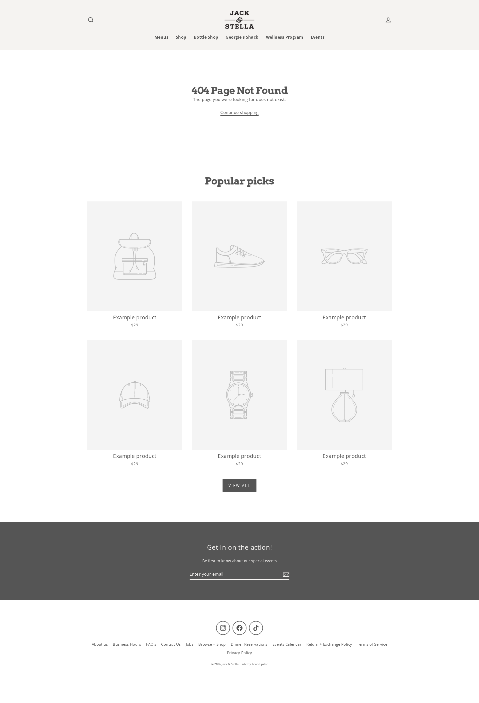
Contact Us (171, 644)
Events (318, 37)
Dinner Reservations (249, 644)
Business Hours (127, 644)
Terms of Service (372, 644)
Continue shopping (239, 112)
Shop (181, 37)
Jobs (190, 644)
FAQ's (151, 644)
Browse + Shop (212, 644)
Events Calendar (286, 644)
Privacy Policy (239, 652)
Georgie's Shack (242, 37)
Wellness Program (284, 37)
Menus (161, 37)
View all (239, 485)
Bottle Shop (206, 37)
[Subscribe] (285, 574)
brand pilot (260, 664)
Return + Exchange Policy (329, 644)
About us (100, 644)
